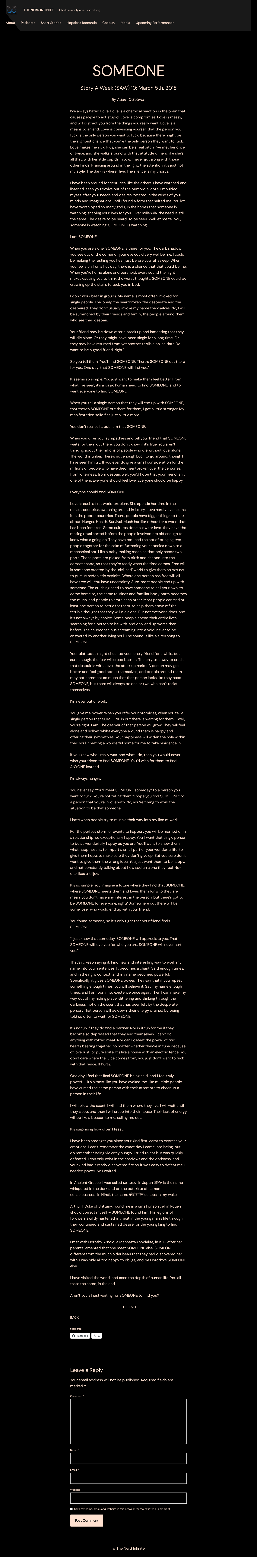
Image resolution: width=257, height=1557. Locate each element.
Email (74, 1469)
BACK (74, 1317)
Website (75, 1489)
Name (75, 1450)
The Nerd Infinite (38, 10)
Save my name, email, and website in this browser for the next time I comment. (122, 1509)
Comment (77, 1396)
